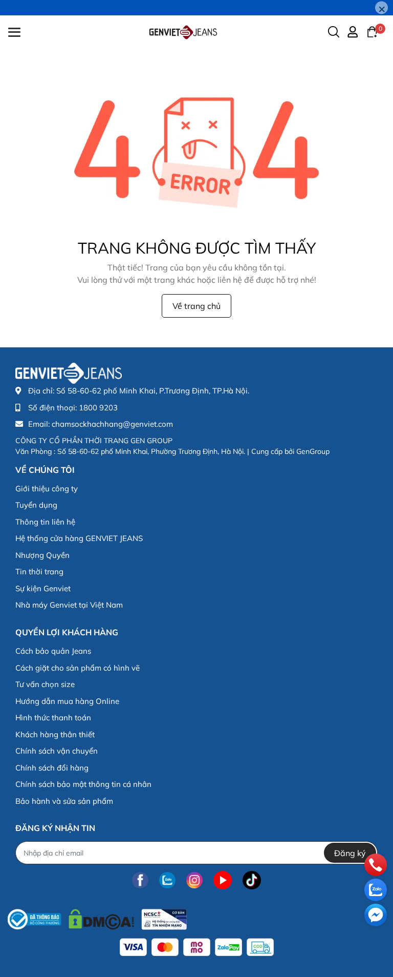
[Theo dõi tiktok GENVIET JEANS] (252, 879)
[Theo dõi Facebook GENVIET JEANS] (140, 879)
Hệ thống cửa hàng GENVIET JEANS (79, 538)
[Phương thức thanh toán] (197, 947)
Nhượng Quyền (42, 555)
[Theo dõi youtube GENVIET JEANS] (222, 879)
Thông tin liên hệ (45, 522)
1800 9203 (98, 407)
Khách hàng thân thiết (55, 734)
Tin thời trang (39, 571)
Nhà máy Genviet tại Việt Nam (69, 605)
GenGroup (313, 451)
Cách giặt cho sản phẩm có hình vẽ (77, 668)
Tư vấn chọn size (45, 684)
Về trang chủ (196, 306)
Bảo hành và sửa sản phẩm (64, 801)
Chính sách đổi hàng (52, 768)
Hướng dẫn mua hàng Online (67, 701)
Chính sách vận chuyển (56, 751)
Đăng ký (350, 853)
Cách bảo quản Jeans (53, 651)
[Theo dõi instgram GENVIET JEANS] (194, 879)
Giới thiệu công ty (46, 488)
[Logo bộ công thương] (97, 917)
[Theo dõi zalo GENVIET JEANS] (167, 879)
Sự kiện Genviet (43, 588)
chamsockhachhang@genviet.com (112, 424)
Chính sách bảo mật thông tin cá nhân (83, 784)
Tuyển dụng (36, 505)
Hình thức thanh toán (53, 717)
